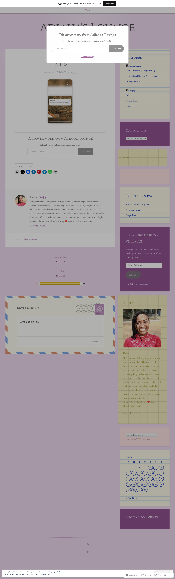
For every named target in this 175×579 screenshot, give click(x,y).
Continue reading (87, 56)
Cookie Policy (46, 574)
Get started (109, 3)
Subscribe (117, 48)
